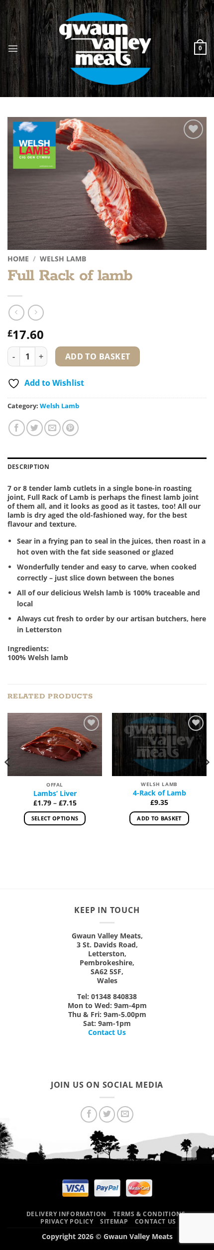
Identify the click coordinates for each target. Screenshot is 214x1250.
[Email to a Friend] (52, 428)
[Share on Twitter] (34, 428)
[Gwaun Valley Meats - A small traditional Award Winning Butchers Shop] (106, 48)
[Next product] (16, 312)
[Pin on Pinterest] (70, 428)
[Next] (206, 782)
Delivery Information (66, 1214)
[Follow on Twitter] (107, 1114)
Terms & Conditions (149, 1214)
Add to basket (97, 356)
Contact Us (107, 1032)
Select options (55, 818)
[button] (12, 48)
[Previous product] (35, 312)
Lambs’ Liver (55, 793)
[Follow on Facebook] (89, 1114)
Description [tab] (28, 466)
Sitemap (114, 1221)
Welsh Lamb (63, 258)
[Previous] (8, 782)
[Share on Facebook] (16, 428)
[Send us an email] (125, 1114)
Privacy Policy (67, 1221)
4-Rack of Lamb (159, 793)
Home (18, 258)
